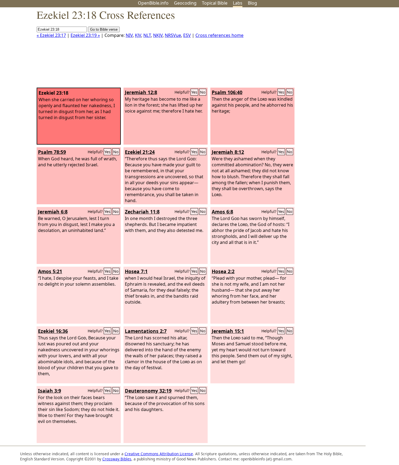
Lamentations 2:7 (146, 331)
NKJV (158, 35)
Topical (214, 3)
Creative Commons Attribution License (159, 453)
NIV (129, 35)
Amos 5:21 (50, 271)
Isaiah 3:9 (49, 390)
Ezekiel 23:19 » (85, 35)
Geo (185, 3)
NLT (147, 35)
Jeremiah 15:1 (228, 331)
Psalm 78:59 (52, 152)
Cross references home (219, 35)
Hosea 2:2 (223, 271)
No (202, 92)
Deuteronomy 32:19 (148, 390)
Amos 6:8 (222, 211)
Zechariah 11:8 (142, 211)
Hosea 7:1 (136, 271)
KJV (138, 35)
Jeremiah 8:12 (228, 152)
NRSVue (173, 35)
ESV (187, 35)
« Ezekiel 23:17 (51, 35)
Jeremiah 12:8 (141, 92)
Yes (194, 92)
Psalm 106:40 (227, 92)
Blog (252, 3)
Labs (237, 3)
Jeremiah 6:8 (53, 211)
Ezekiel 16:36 (53, 331)
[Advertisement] (344, 50)
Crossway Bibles (116, 458)
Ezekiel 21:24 (140, 152)
